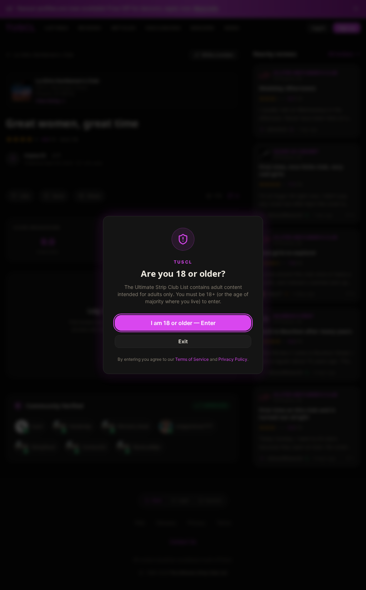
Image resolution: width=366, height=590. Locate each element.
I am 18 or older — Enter (183, 322)
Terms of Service (192, 359)
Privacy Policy (232, 359)
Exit (183, 341)
